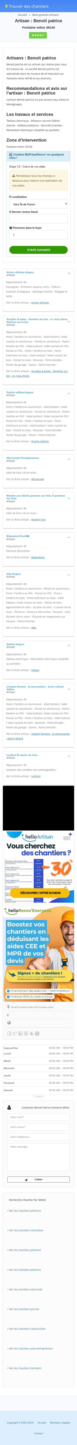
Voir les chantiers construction (26, 1328)
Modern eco (38, 519)
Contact (38, 1433)
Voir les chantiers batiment (24, 1368)
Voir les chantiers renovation (25, 1230)
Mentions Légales (60, 1422)
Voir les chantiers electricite (25, 1289)
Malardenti (38, 557)
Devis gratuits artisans (45, 14)
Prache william (40, 441)
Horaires (39, 1096)
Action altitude (40, 302)
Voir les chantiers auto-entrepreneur (30, 1348)
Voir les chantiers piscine (23, 1309)
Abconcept (37, 479)
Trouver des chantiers (28, 6)
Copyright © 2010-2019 (20, 1422)
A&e (33, 627)
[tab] (38, 273)
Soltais (35, 670)
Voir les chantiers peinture (24, 1210)
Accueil (22, 14)
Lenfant (35, 776)
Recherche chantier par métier (27, 1200)
